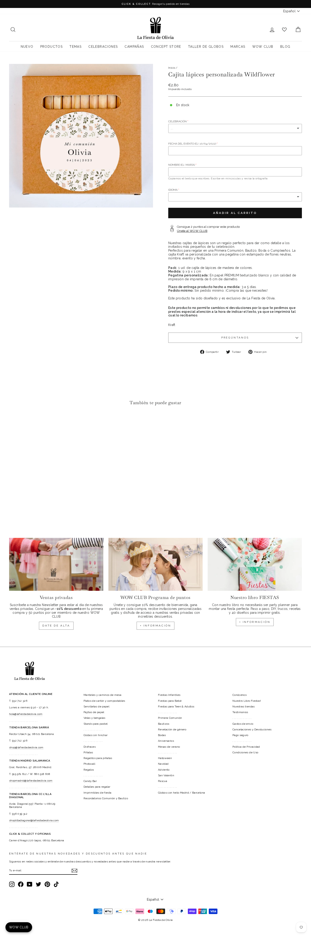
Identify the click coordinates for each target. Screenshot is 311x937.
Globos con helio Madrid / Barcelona (181, 792)
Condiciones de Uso (245, 752)
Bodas (162, 735)
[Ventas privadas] (56, 564)
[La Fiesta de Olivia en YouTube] (29, 884)
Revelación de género (172, 729)
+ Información (254, 622)
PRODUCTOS (51, 46)
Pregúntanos (235, 337)
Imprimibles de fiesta (97, 792)
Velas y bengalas (94, 717)
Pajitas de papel (94, 712)
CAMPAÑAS (134, 46)
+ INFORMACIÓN (155, 625)
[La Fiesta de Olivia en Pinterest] (47, 884)
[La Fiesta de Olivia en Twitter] (38, 884)
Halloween (165, 758)
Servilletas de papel (96, 706)
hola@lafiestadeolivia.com (26, 714)
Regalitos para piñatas (98, 758)
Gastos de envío (242, 723)
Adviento (164, 769)
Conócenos (239, 694)
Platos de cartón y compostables (104, 700)
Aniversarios (166, 740)
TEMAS (75, 46)
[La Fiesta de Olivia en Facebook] (20, 884)
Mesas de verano (169, 746)
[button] (13, 422)
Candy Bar (90, 781)
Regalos (89, 769)
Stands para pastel (95, 723)
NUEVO (27, 46)
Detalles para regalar (97, 786)
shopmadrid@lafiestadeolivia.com (31, 780)
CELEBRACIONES (103, 46)
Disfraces (90, 746)
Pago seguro (240, 735)
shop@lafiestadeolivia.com (26, 747)
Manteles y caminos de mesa (102, 694)
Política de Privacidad (246, 746)
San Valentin (166, 775)
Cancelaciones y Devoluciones (252, 729)
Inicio (171, 67)
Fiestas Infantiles (169, 694)
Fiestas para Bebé (169, 700)
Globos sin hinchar (95, 735)
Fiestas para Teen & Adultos (176, 706)
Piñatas (88, 752)
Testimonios (240, 712)
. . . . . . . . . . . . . (93, 729)
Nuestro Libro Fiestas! (246, 700)
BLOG (285, 46)
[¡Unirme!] (74, 870)
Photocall (89, 763)
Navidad (163, 763)
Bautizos (163, 723)
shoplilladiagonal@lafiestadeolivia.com (34, 820)
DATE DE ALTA (56, 625)
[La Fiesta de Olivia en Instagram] (12, 884)
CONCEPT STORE (166, 46)
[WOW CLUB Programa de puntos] (155, 564)
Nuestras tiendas (243, 706)
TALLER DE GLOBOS (206, 46)
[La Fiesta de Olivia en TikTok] (56, 884)
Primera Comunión (170, 717)
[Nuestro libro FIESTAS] (255, 564)
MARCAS (237, 46)
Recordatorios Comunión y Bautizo (106, 798)
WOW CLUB (262, 46)
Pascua (162, 781)
